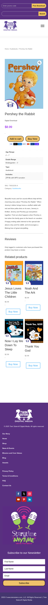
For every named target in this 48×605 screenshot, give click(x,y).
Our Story (6, 434)
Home (7, 49)
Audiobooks (14, 49)
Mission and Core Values (12, 453)
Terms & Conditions (10, 476)
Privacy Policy (8, 471)
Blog (4, 458)
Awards (5, 463)
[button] (39, 63)
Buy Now (32, 139)
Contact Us (6, 485)
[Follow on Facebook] (18, 493)
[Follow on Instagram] (29, 493)
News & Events (8, 448)
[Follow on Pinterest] (24, 499)
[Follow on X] (24, 493)
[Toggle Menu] (42, 26)
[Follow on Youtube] (18, 499)
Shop (4, 443)
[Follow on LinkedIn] (29, 499)
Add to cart (15, 139)
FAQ (4, 481)
